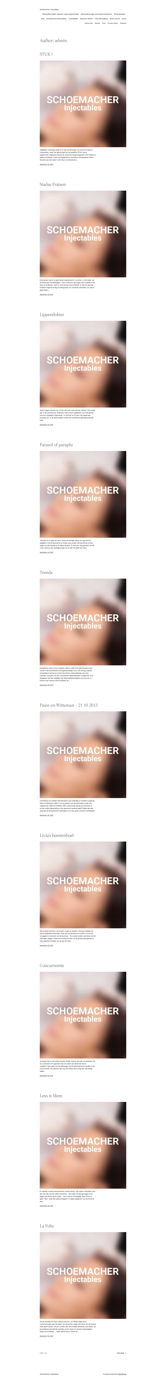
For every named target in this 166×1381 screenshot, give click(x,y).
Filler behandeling (101, 19)
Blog (42, 19)
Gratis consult (115, 19)
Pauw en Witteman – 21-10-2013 (68, 705)
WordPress (122, 1374)
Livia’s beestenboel (57, 835)
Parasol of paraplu (56, 444)
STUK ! (46, 54)
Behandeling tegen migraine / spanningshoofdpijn (60, 14)
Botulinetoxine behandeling (56, 19)
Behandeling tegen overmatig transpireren (96, 14)
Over (104, 23)
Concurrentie (52, 965)
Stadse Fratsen (53, 184)
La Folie (47, 1225)
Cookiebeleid (73, 19)
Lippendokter (52, 314)
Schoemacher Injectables (49, 9)
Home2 (97, 23)
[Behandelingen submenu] (125, 14)
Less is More (51, 1095)
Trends (46, 572)
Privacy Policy (113, 23)
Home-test (89, 23)
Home (124, 19)
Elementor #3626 (86, 19)
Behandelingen (119, 14)
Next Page (121, 1353)
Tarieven (123, 23)
